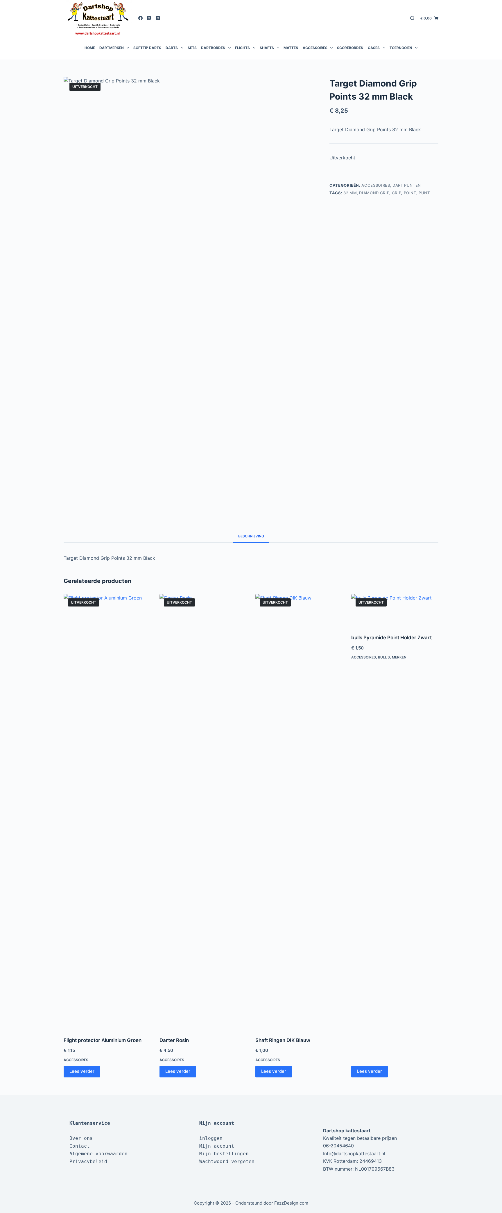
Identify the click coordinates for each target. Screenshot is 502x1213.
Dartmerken (111, 48)
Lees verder (81, 1071)
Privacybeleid (88, 1161)
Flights (242, 48)
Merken (399, 657)
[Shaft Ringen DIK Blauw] (299, 812)
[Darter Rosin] (203, 812)
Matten (291, 48)
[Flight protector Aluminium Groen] (107, 812)
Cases (374, 48)
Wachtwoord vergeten (226, 1161)
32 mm (350, 192)
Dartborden (213, 48)
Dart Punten (406, 185)
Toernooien (401, 48)
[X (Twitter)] (149, 18)
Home (90, 48)
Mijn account (216, 1146)
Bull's (384, 657)
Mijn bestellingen (224, 1153)
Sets (192, 48)
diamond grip (374, 192)
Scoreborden (350, 48)
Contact (79, 1146)
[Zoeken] (412, 18)
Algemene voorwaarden (98, 1153)
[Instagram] (158, 18)
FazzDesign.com (291, 1203)
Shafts (267, 48)
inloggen (211, 1138)
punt (424, 192)
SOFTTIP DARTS (147, 48)
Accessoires (315, 48)
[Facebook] (140, 18)
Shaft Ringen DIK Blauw (282, 1040)
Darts (172, 48)
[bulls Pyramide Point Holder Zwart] (394, 610)
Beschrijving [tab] (251, 536)
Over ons (81, 1138)
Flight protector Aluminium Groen (102, 1040)
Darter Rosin (174, 1040)
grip (396, 192)
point (410, 192)
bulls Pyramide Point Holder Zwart (391, 637)
